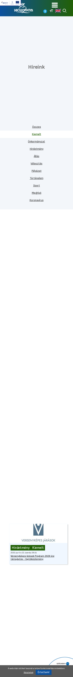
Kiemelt (36, 134)
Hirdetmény (36, 149)
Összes (36, 127)
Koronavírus (37, 200)
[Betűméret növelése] (51, 10)
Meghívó (36, 193)
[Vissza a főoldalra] (23, 8)
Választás (36, 163)
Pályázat (37, 171)
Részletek (28, 672)
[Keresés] (64, 10)
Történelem (36, 178)
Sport (36, 185)
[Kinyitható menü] (55, 5)
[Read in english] (58, 10)
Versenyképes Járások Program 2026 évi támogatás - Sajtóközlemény (32, 558)
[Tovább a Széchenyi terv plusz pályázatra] (10, 3)
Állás (36, 156)
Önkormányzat (36, 141)
